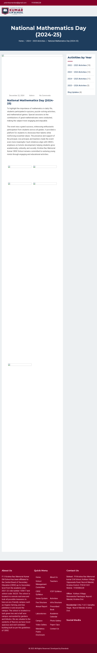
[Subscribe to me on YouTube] (92, 3)
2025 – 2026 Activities (77, 85)
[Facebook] (68, 623)
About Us (54, 577)
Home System (42, 598)
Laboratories (41, 613)
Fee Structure (41, 602)
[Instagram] (81, 623)
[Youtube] (75, 623)
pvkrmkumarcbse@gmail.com (15, 3)
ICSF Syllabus (56, 591)
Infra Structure (56, 602)
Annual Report (41, 606)
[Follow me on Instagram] (89, 3)
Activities (54, 598)
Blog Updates (73, 92)
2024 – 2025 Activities (77, 79)
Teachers (54, 581)
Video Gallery (41, 625)
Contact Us (54, 629)
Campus (39, 621)
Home (38, 577)
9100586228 (36, 3)
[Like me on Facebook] (86, 3)
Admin (31, 95)
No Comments (45, 95)
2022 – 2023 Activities (77, 65)
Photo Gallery (55, 621)
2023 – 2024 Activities (77, 72)
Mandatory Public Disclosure (40, 632)
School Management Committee (41, 584)
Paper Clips (55, 625)
